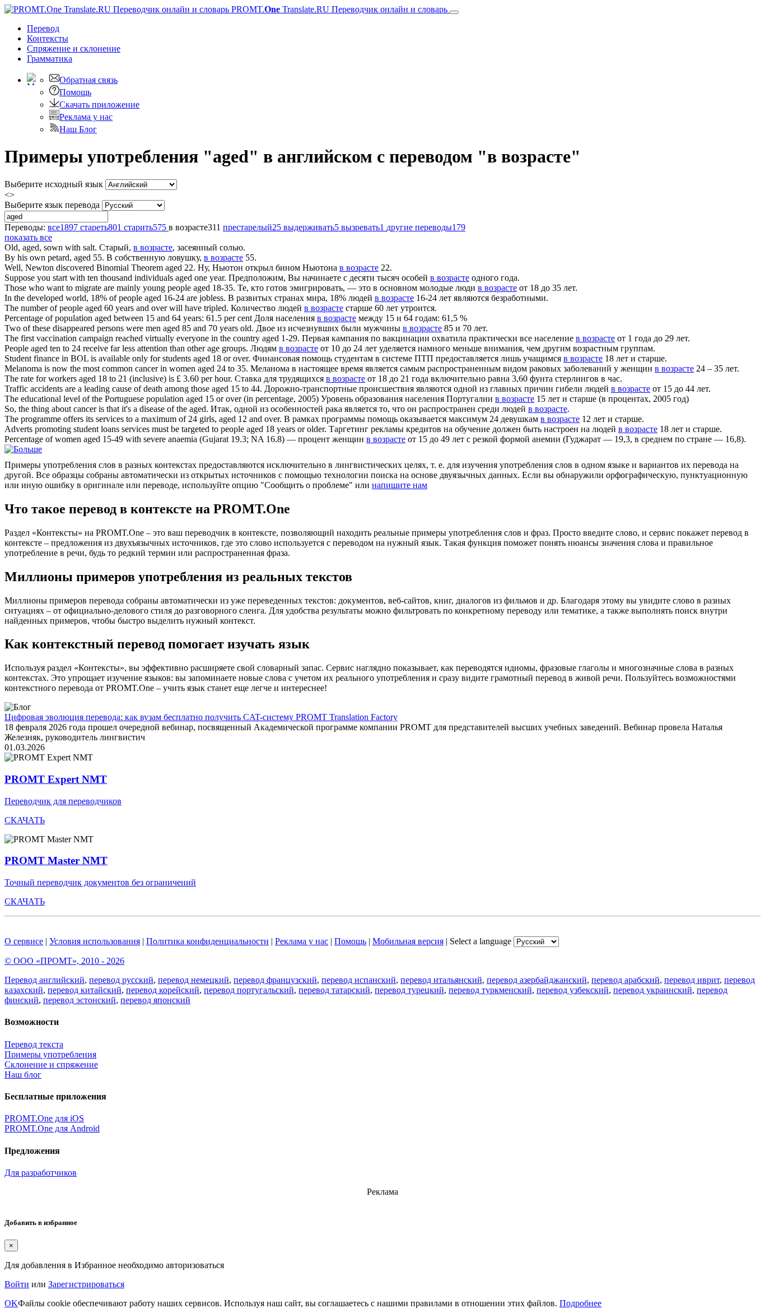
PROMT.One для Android (52, 1128)
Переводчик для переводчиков (63, 801)
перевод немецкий (193, 980)
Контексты (47, 38)
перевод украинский (652, 990)
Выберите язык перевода (52, 205)
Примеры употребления (50, 1054)
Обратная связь (88, 80)
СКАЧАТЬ (24, 820)
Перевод (43, 28)
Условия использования (94, 941)
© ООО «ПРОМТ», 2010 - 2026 (64, 961)
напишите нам (399, 485)
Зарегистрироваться (86, 1284)
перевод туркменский (490, 990)
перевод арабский (625, 980)
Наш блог (22, 1074)
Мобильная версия (408, 941)
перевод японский (155, 1000)
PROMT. (338, 9)
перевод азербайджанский (537, 980)
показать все (28, 237)
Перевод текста (33, 1044)
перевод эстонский (79, 1000)
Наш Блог (78, 129)
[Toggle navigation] (454, 12)
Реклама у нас (86, 117)
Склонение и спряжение (51, 1064)
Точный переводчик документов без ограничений (100, 882)
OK (11, 1303)
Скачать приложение (99, 104)
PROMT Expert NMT (55, 779)
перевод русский (121, 980)
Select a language (480, 941)
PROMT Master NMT (56, 860)
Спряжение (73, 48)
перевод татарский (334, 990)
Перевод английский (44, 980)
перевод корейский (162, 990)
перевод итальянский (441, 980)
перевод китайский (85, 990)
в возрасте (152, 247)
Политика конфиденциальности (207, 941)
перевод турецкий (409, 990)
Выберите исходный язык (53, 184)
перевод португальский (249, 990)
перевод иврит (692, 980)
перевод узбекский (573, 990)
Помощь (75, 92)
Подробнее (580, 1303)
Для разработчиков (40, 1172)
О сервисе (23, 941)
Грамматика (49, 58)
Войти (16, 1284)
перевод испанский (358, 980)
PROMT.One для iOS (44, 1118)
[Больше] (23, 449)
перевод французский (275, 980)
